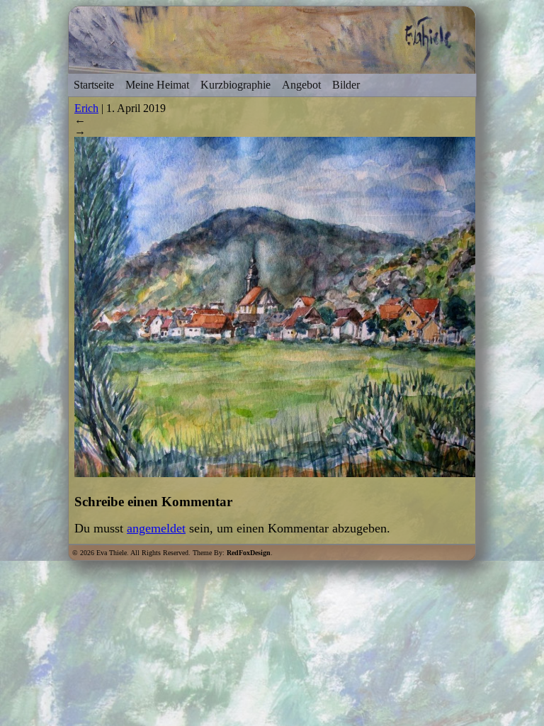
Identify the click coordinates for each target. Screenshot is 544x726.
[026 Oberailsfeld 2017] (301, 473)
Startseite (94, 85)
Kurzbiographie (235, 85)
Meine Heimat (157, 85)
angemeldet (156, 528)
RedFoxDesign (249, 553)
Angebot (301, 85)
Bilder (346, 85)
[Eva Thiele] (272, 67)
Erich (86, 108)
